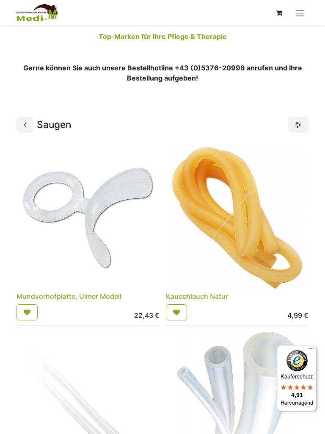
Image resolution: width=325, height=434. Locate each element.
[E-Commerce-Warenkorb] (278, 12)
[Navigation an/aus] (299, 12)
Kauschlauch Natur (197, 296)
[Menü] (311, 350)
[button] (27, 312)
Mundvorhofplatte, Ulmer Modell (69, 296)
